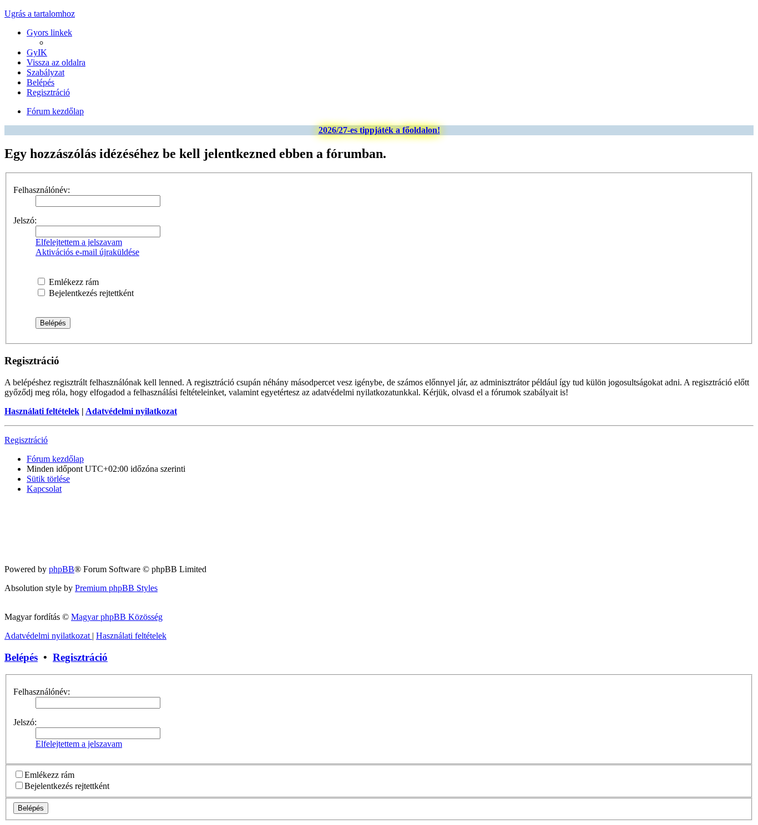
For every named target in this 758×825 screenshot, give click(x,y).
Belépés (21, 657)
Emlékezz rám (73, 282)
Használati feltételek (41, 411)
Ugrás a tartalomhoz (39, 13)
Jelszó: (25, 220)
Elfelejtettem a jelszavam (79, 242)
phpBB (61, 569)
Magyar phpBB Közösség (117, 617)
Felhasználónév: (41, 190)
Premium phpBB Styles (116, 588)
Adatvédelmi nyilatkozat (131, 411)
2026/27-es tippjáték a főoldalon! (379, 130)
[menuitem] (37, 52)
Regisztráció (26, 440)
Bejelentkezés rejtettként (90, 293)
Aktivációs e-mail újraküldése (87, 252)
